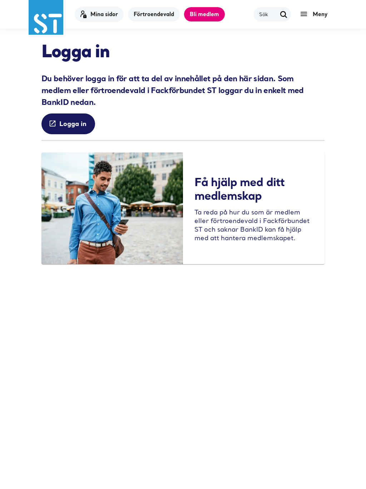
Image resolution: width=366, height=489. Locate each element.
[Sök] (284, 14)
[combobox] (268, 14)
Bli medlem (204, 14)
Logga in (72, 123)
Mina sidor (104, 14)
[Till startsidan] (46, 17)
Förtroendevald (154, 14)
